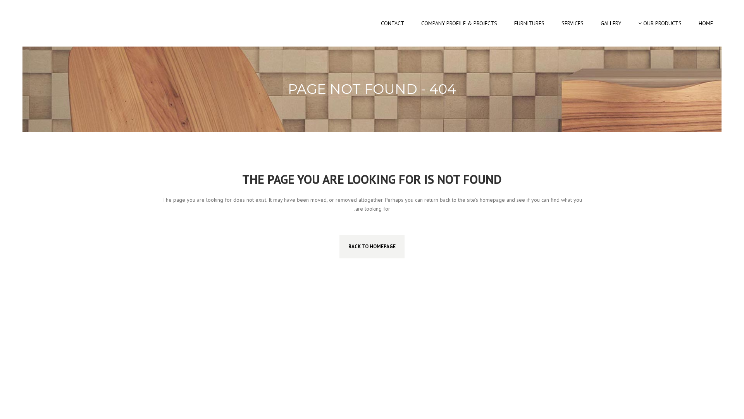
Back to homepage (372, 246)
